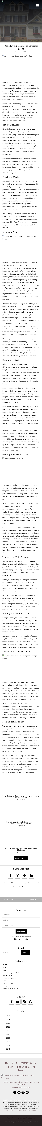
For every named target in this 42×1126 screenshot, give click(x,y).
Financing (23, 883)
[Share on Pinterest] (24, 876)
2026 (8, 1016)
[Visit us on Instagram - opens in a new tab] (24, 1002)
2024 (8, 1023)
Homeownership (8, 975)
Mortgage (6, 986)
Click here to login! (21, 939)
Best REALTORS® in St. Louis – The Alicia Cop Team (21, 1067)
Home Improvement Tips (11, 988)
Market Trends (34, 883)
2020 (8, 1038)
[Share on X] (17, 876)
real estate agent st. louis (11, 973)
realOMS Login (25, 1123)
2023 (8, 1027)
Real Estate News (20, 887)
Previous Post (9, 900)
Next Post (34, 900)
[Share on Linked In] (31, 876)
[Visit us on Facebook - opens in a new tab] (11, 1002)
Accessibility (22, 1110)
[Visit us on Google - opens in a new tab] (30, 1002)
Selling (5, 967)
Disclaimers (16, 1123)
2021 (8, 1034)
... (28, 887)
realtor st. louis (8, 983)
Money (5, 981)
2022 (8, 1031)
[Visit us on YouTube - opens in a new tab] (18, 1002)
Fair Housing (32, 1110)
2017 (8, 1049)
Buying (6, 883)
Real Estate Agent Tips (10, 978)
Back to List (20, 858)
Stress (14, 883)
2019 (8, 1042)
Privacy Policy (10, 1110)
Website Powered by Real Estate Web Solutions (21, 1118)
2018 (8, 1045)
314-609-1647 (24, 1087)
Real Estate (6, 965)
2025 (8, 1019)
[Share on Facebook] (10, 876)
